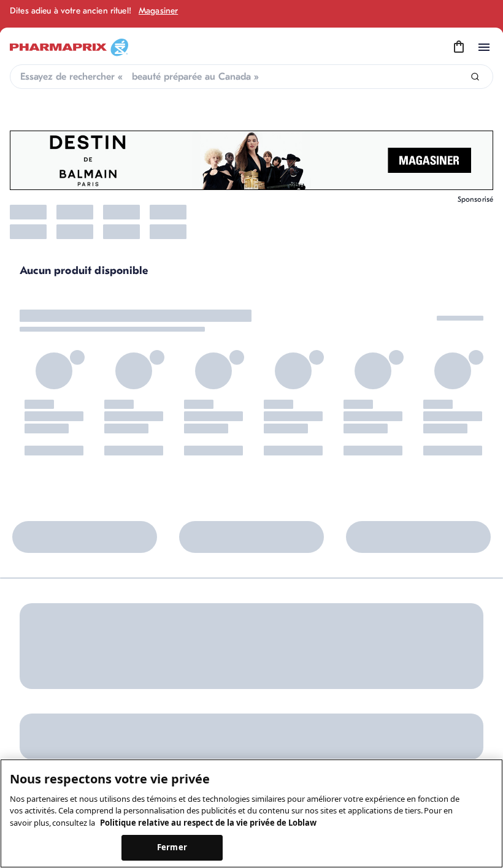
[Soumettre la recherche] (475, 77)
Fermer (172, 847)
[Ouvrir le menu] (484, 47)
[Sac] (459, 47)
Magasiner (158, 11)
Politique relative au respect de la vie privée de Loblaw (208, 822)
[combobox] (251, 76)
